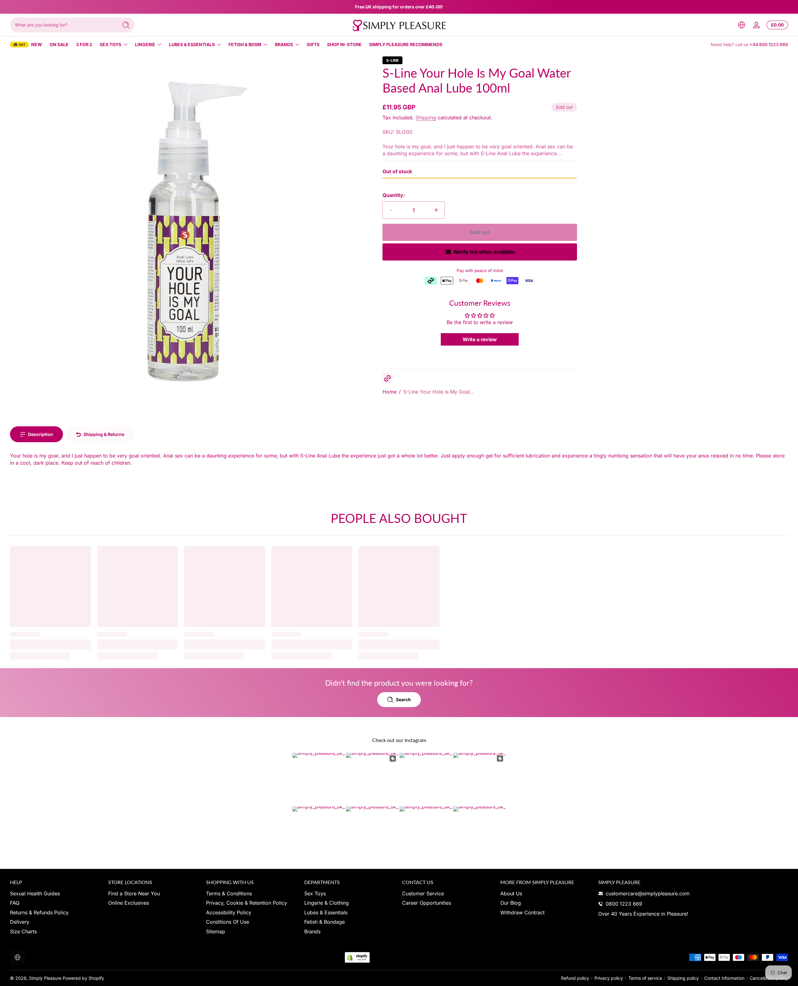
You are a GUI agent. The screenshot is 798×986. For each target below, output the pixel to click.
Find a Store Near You (134, 893)
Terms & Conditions (229, 893)
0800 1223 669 (624, 904)
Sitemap (215, 931)
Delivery (19, 922)
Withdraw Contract (522, 912)
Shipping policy (683, 978)
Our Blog (510, 903)
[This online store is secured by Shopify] (357, 957)
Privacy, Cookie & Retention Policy (246, 903)
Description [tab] (40, 434)
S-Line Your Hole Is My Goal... (438, 392)
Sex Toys (110, 44)
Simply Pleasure (45, 978)
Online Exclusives (128, 903)
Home (389, 392)
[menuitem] (56, 893)
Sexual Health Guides (35, 893)
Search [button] (403, 699)
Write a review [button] (480, 339)
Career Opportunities (426, 903)
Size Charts (23, 931)
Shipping (426, 117)
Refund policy (575, 978)
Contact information (724, 978)
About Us (511, 893)
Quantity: (393, 195)
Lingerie (145, 44)
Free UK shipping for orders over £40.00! (399, 6)
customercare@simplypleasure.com (648, 893)
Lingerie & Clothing (326, 903)
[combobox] (62, 24)
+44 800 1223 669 (768, 44)
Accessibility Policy (228, 912)
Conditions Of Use (227, 922)
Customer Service (423, 893)
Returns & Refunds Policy (39, 912)
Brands (284, 44)
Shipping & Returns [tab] (104, 434)
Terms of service (645, 978)
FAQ (14, 903)
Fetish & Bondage (324, 922)
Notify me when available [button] (484, 252)
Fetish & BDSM (244, 44)
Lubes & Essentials (192, 44)
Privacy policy (608, 978)
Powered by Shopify (83, 978)
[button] (741, 25)
